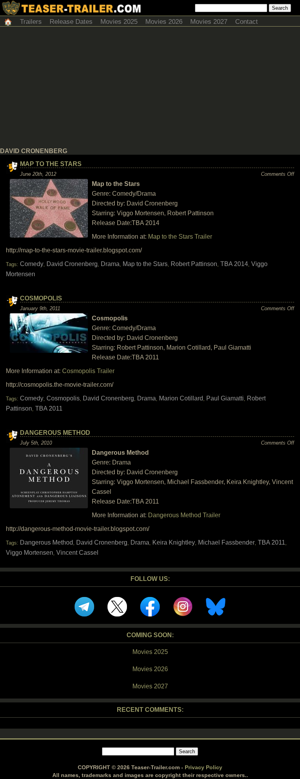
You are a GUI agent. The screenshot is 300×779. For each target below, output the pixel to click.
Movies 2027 (208, 21)
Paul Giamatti (225, 398)
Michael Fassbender (226, 542)
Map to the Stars (51, 164)
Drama (110, 264)
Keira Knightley (173, 542)
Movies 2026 (163, 21)
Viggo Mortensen (29, 552)
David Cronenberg (72, 264)
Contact (246, 21)
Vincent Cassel (77, 552)
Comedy (31, 264)
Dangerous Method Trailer (184, 515)
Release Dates (71, 21)
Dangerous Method (55, 432)
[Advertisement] (150, 89)
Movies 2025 (119, 21)
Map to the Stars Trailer (180, 236)
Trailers (31, 21)
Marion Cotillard (181, 398)
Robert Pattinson (194, 264)
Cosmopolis (41, 298)
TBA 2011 (48, 408)
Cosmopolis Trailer (88, 371)
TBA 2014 (234, 264)
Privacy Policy (203, 767)
